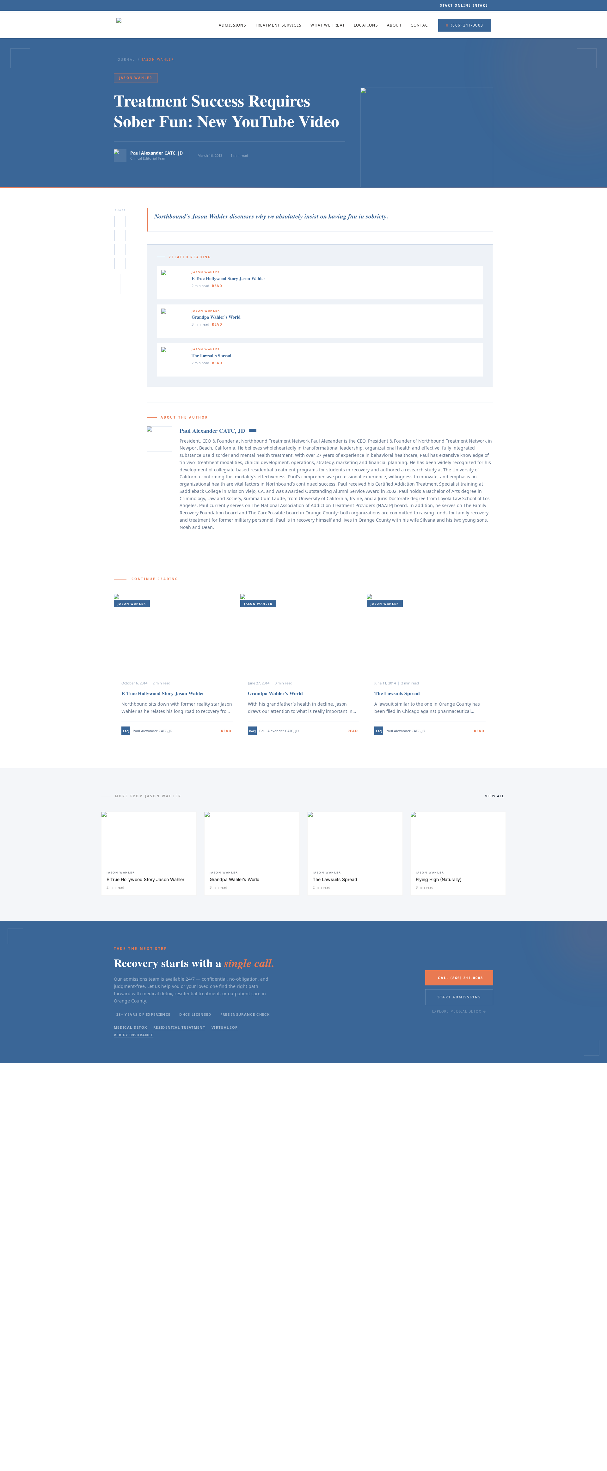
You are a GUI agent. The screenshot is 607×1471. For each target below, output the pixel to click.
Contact (421, 25)
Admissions (232, 25)
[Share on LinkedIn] (120, 235)
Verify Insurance (133, 1035)
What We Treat (327, 25)
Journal (125, 59)
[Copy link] (120, 263)
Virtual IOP (225, 1027)
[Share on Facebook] (120, 249)
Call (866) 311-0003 (460, 977)
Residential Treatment (179, 1027)
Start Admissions (459, 997)
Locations (366, 25)
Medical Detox (130, 1027)
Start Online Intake (464, 5)
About (394, 25)
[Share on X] (120, 221)
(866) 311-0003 (467, 25)
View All (495, 796)
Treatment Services (278, 25)
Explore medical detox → (459, 1011)
